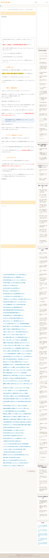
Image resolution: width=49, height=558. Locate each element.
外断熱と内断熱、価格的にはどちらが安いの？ (43, 110)
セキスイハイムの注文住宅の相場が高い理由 (43, 257)
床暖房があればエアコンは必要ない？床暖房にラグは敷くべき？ (16, 416)
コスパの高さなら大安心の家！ (43, 288)
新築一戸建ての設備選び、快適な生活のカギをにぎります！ (43, 221)
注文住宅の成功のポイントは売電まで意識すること (13, 315)
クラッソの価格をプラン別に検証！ (43, 88)
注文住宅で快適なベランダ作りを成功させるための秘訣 (14, 282)
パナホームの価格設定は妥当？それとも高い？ (43, 305)
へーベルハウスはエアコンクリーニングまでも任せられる (42, 530)
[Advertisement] (18, 28)
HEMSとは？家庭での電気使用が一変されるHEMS (43, 507)
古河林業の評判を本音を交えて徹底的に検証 (43, 433)
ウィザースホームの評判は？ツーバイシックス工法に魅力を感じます (43, 453)
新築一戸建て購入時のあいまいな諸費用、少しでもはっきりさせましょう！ (43, 211)
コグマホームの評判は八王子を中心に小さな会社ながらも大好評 (43, 319)
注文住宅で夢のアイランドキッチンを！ (43, 84)
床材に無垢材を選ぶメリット (43, 81)
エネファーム (41, 138)
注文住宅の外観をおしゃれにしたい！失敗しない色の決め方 (15, 405)
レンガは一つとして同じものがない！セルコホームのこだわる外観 (43, 382)
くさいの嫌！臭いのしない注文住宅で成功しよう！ (13, 296)
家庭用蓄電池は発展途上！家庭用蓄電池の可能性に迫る (43, 502)
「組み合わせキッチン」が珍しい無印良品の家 (43, 387)
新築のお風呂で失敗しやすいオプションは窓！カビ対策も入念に (43, 230)
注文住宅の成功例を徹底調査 (13, 9)
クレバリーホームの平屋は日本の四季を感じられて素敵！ (43, 347)
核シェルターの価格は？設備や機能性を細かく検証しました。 (43, 158)
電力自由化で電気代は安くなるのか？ (43, 511)
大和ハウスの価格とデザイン (43, 271)
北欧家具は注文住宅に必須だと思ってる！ (43, 106)
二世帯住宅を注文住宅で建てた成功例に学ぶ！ (12, 441)
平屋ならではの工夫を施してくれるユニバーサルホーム (43, 363)
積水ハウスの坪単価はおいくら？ (43, 253)
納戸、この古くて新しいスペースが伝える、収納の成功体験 (15, 339)
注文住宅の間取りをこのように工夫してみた (43, 63)
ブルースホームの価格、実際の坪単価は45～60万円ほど (43, 402)
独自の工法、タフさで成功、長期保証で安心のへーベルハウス (15, 361)
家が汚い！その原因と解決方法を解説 (43, 179)
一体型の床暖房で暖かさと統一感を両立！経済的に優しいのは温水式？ (17, 421)
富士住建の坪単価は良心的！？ (43, 338)
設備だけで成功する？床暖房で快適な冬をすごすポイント (14, 329)
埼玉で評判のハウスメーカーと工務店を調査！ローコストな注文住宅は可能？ (43, 472)
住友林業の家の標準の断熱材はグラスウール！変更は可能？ (42, 535)
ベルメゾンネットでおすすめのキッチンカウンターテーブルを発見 (43, 125)
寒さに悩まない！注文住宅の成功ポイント (11, 290)
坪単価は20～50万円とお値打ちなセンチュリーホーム (43, 392)
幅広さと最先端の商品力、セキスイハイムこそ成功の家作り (15, 372)
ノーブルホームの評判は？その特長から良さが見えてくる (43, 414)
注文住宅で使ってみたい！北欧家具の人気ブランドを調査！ (43, 98)
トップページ (4, 9)
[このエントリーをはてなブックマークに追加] (3, 17)
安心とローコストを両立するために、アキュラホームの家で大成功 (16, 380)
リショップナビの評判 (43, 53)
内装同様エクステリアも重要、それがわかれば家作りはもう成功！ (16, 367)
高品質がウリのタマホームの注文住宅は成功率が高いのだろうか (16, 454)
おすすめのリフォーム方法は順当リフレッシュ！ (43, 174)
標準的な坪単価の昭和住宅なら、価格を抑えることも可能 (43, 342)
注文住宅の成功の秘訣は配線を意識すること (12, 312)
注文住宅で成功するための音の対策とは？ (11, 288)
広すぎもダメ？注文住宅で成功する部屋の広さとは (13, 318)
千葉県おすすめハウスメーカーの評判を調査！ (43, 477)
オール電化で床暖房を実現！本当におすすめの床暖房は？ (14, 411)
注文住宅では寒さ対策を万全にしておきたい (12, 427)
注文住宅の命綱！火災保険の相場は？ (43, 226)
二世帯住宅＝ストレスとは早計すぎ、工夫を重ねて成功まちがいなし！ (17, 299)
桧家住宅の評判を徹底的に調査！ (43, 448)
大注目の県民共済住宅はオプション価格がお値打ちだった (43, 329)
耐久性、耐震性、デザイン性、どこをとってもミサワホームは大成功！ (17, 369)
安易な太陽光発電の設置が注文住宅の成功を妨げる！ (13, 309)
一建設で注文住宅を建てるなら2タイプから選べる (43, 377)
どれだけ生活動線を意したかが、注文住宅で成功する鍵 (14, 304)
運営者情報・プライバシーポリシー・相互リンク (24, 554)
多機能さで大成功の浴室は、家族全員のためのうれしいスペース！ (16, 342)
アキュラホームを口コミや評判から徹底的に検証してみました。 (43, 310)
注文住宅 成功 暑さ (5, 2)
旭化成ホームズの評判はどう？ (43, 315)
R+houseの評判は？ (42, 439)
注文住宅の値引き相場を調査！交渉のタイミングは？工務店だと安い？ (17, 398)
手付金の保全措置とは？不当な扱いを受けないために (43, 241)
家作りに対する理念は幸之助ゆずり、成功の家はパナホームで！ (16, 359)
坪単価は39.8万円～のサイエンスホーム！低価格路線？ (43, 372)
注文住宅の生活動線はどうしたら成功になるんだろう (13, 430)
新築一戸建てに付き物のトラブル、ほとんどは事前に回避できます (43, 217)
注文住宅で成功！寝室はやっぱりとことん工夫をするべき (14, 301)
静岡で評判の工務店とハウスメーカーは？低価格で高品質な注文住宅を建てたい (43, 489)
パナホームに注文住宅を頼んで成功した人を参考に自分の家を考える (17, 446)
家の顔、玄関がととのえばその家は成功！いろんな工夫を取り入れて (17, 326)
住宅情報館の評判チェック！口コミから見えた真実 (43, 428)
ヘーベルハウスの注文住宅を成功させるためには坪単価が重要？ (16, 443)
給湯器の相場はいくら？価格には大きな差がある (43, 129)
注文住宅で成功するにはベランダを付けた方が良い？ (13, 432)
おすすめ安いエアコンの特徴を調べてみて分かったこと (43, 134)
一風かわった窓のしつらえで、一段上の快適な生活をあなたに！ (16, 331)
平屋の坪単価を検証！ (43, 102)
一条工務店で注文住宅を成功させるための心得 (12, 451)
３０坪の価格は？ (42, 301)
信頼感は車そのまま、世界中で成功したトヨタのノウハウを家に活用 (17, 375)
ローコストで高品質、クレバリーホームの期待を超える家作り (15, 390)
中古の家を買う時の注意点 (43, 170)
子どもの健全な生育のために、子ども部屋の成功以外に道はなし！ (16, 337)
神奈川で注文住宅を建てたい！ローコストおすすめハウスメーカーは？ (43, 483)
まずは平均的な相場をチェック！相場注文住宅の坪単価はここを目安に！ (43, 93)
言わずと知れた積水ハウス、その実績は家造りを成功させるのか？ (16, 348)
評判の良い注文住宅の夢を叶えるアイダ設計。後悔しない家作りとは (43, 353)
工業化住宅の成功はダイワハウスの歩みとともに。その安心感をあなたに (17, 356)
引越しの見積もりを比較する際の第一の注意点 (43, 115)
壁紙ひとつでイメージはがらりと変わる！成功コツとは (14, 334)
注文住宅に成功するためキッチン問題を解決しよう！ (13, 277)
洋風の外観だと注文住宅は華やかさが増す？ (12, 457)
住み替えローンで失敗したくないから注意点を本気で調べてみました (43, 236)
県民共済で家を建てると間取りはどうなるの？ (43, 334)
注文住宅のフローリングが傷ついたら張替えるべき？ (13, 465)
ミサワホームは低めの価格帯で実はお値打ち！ (43, 266)
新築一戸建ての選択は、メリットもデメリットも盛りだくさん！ (43, 196)
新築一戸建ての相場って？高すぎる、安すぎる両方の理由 (43, 191)
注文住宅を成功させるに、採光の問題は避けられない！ (14, 293)
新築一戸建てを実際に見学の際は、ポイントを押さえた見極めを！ (43, 200)
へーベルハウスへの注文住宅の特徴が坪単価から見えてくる (43, 261)
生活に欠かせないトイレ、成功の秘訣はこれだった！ (13, 320)
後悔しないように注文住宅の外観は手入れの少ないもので (14, 460)
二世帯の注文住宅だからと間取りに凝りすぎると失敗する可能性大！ (43, 68)
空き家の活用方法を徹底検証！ (43, 149)
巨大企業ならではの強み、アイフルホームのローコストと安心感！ (16, 387)
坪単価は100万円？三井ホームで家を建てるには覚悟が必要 (43, 279)
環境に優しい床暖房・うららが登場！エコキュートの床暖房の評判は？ (17, 413)
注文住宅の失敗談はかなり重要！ (43, 73)
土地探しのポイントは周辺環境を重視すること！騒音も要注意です (43, 153)
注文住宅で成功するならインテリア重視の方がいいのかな (14, 438)
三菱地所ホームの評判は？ (43, 424)
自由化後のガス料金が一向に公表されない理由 (43, 515)
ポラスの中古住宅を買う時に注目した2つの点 (43, 419)
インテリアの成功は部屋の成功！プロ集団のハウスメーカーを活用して (17, 353)
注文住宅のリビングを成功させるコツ (10, 285)
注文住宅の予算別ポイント (43, 59)
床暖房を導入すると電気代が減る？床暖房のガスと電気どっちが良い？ (17, 419)
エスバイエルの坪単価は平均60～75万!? (43, 368)
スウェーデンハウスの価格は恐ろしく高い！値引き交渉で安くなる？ (43, 293)
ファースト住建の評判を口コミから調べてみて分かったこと (43, 443)
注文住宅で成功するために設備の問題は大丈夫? (12, 307)
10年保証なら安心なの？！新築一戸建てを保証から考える (43, 205)
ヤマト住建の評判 (42, 457)
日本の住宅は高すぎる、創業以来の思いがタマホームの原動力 (15, 393)
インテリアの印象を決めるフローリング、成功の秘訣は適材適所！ (16, 323)
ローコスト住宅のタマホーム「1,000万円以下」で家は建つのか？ (42, 539)
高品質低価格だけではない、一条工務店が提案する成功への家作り (16, 364)
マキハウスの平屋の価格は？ (43, 410)
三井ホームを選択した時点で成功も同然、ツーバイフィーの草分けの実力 (17, 350)
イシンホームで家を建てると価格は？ (43, 298)
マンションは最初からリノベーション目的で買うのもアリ (43, 120)
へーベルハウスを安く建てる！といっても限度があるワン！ (42, 526)
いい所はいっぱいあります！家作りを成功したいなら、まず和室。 (16, 345)
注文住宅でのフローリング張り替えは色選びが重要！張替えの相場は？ (17, 424)
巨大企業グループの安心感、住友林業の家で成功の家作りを (15, 378)
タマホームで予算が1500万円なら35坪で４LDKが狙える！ (42, 543)
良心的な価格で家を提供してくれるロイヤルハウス (43, 397)
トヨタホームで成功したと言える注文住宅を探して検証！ (14, 449)
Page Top (31, 471)
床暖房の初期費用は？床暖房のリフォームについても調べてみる (16, 408)
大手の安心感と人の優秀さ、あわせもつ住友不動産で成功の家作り (16, 395)
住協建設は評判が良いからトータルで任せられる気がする (43, 324)
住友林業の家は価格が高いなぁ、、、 (43, 275)
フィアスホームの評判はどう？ (43, 437)
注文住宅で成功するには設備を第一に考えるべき (13, 435)
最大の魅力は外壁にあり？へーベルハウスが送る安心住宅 (43, 358)
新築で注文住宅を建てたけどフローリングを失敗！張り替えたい (16, 462)
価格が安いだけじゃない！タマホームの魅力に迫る (43, 284)
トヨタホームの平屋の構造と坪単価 (43, 407)
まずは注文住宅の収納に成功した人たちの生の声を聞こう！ (15, 274)
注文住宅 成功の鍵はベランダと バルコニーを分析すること (15, 279)
